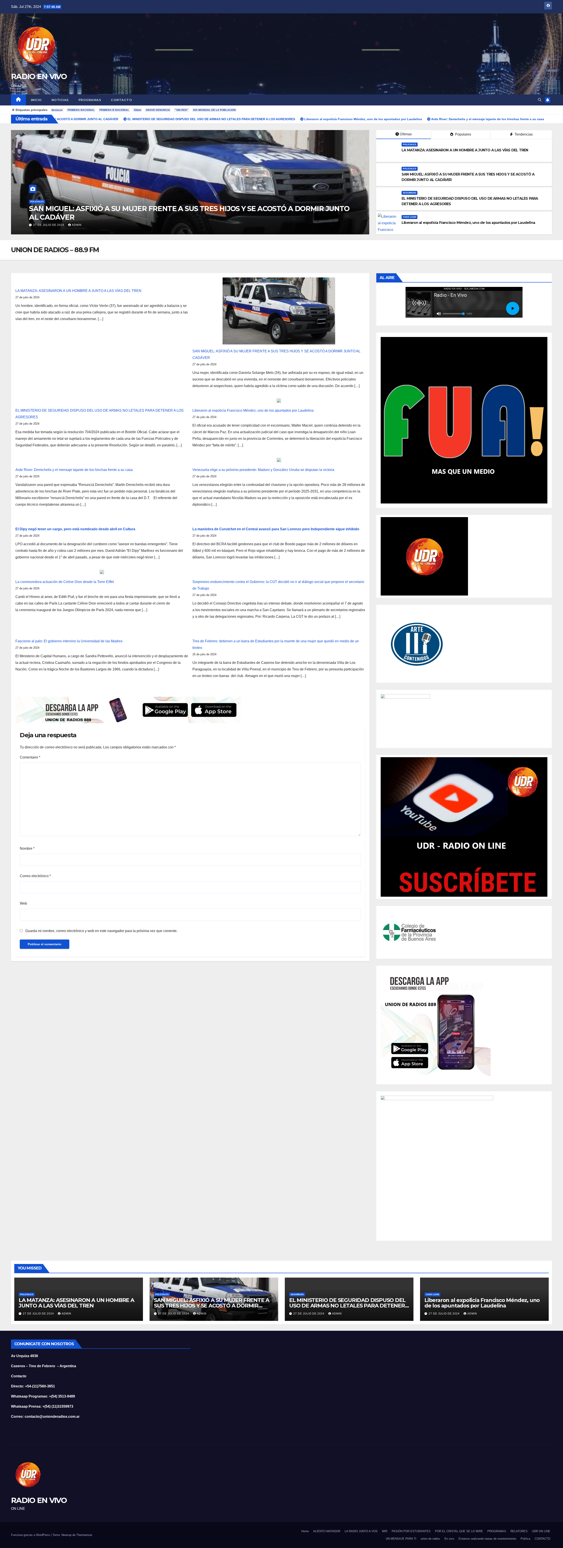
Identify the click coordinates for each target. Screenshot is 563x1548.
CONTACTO (121, 100)
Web (23, 903)
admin (80, 224)
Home (305, 1531)
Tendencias (523, 134)
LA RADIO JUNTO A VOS (361, 1531)
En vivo (449, 1538)
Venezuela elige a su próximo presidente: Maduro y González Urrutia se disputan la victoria (263, 470)
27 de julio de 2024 (52, 224)
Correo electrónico (35, 876)
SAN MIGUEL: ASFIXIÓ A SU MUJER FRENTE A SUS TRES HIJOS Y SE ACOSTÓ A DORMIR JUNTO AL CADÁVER (211, 1305)
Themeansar (84, 1535)
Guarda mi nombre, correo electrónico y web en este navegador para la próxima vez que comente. (101, 931)
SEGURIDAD (409, 193)
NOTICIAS (60, 100)
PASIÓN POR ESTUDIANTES (411, 1531)
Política (525, 1538)
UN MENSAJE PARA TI (401, 1538)
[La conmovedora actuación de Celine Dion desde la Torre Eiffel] (102, 572)
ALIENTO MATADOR (326, 1531)
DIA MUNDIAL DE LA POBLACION (214, 110)
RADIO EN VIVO (39, 76)
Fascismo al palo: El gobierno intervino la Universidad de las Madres (68, 641)
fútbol (137, 110)
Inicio (36, 100)
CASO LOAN (40, 210)
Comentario (30, 757)
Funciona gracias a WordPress (30, 1535)
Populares (462, 134)
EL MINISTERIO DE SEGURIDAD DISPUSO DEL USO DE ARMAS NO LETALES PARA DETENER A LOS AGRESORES (347, 1305)
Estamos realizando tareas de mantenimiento (487, 1538)
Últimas (406, 134)
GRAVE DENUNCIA (158, 110)
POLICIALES (409, 144)
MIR (384, 1531)
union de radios (430, 1538)
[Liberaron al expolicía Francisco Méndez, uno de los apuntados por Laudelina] (279, 400)
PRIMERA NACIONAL (81, 110)
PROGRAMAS (90, 100)
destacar (57, 110)
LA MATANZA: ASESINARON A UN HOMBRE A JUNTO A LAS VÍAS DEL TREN (465, 150)
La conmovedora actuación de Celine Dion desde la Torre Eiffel (64, 582)
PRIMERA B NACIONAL (114, 110)
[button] (539, 100)
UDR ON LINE (541, 1531)
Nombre (27, 848)
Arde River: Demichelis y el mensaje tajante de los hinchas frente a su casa (74, 470)
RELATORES (519, 1531)
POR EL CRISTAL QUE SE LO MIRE (459, 1531)
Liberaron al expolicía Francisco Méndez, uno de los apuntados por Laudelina (159, 217)
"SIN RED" (181, 110)
